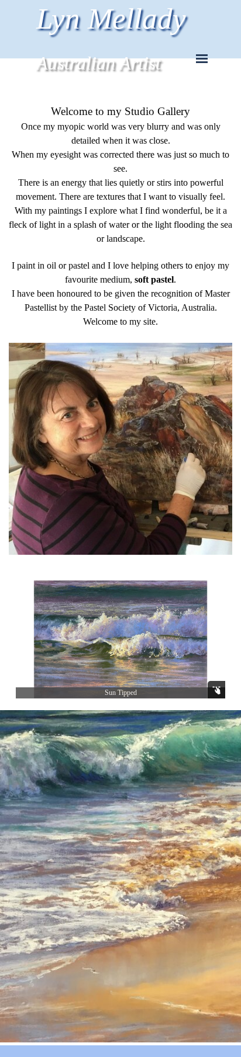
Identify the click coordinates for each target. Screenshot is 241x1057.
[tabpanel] (120, 330)
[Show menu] (202, 58)
